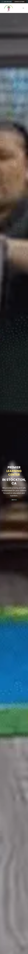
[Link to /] (8, 8)
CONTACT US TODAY (19, 1)
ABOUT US (14, 500)
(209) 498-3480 (8, 1)
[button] (23, 8)
